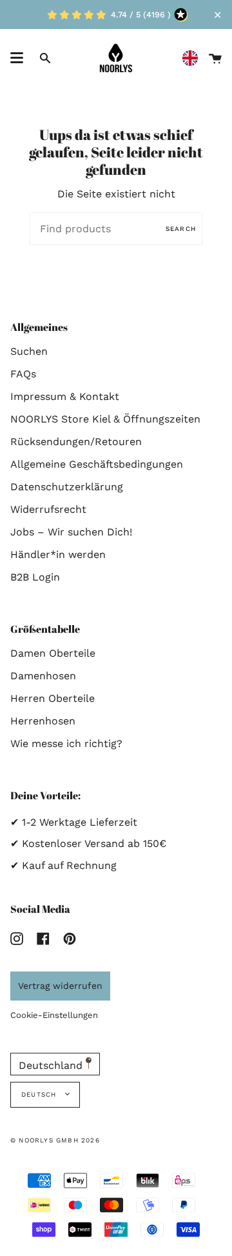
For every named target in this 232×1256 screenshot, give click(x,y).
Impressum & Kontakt (64, 396)
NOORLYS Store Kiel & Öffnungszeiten (105, 419)
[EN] (193, 58)
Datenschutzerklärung (66, 487)
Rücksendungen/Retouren (76, 441)
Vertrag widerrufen (60, 986)
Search (181, 228)
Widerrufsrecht (48, 509)
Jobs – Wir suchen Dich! (71, 532)
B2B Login (35, 577)
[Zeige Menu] (17, 58)
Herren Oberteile (52, 698)
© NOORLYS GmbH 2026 (55, 1140)
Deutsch (40, 1094)
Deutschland (52, 1065)
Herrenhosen (42, 721)
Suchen (29, 351)
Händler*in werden (58, 554)
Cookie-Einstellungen (54, 1015)
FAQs (23, 374)
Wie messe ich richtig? (66, 743)
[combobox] (193, 58)
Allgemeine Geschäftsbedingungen (96, 464)
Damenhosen (43, 676)
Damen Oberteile (52, 653)
